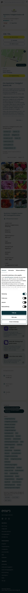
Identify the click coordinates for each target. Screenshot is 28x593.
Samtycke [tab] (4, 270)
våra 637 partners (9, 277)
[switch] (24, 298)
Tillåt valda (14, 317)
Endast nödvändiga (14, 321)
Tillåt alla (14, 312)
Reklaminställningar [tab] (20, 270)
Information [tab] (11, 270)
